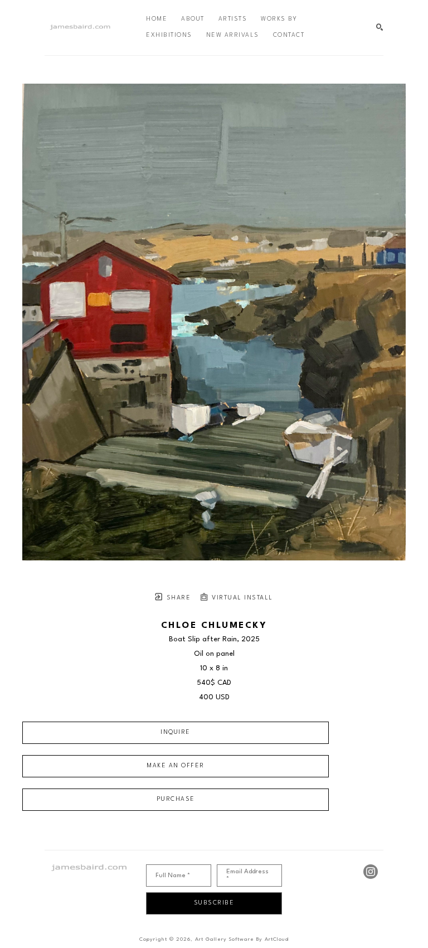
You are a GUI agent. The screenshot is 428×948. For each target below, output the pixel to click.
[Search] (379, 27)
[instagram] (370, 871)
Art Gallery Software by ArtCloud (242, 939)
